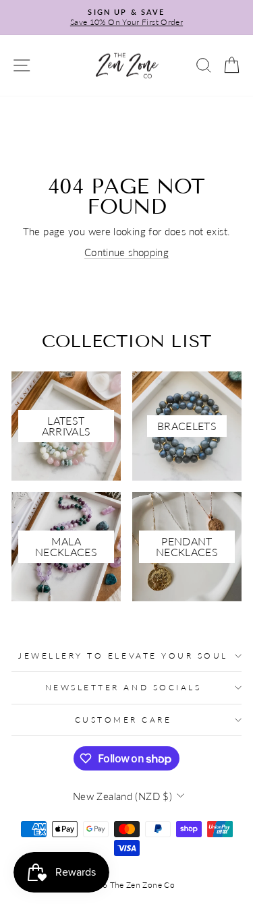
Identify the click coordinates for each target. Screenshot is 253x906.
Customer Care (123, 720)
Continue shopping (126, 252)
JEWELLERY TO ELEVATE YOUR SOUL (123, 656)
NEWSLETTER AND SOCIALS (123, 687)
